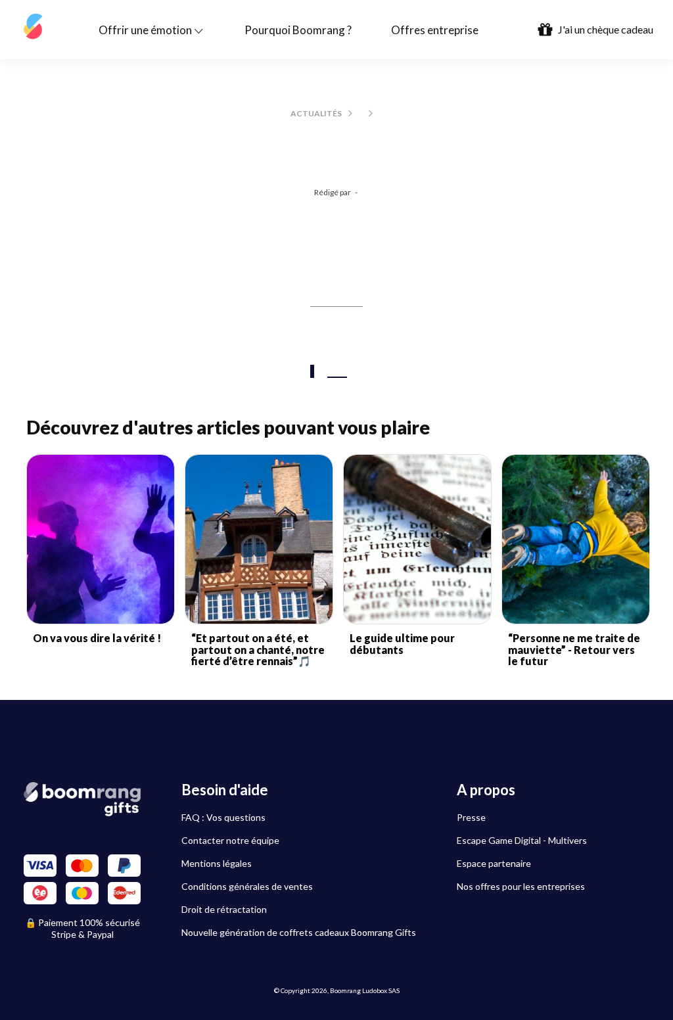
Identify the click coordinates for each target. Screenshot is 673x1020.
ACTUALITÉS (316, 113)
